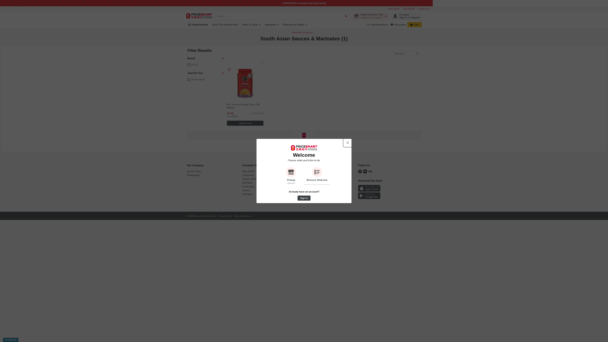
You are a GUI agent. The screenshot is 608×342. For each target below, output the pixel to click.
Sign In (304, 198)
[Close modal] (348, 142)
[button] (291, 176)
